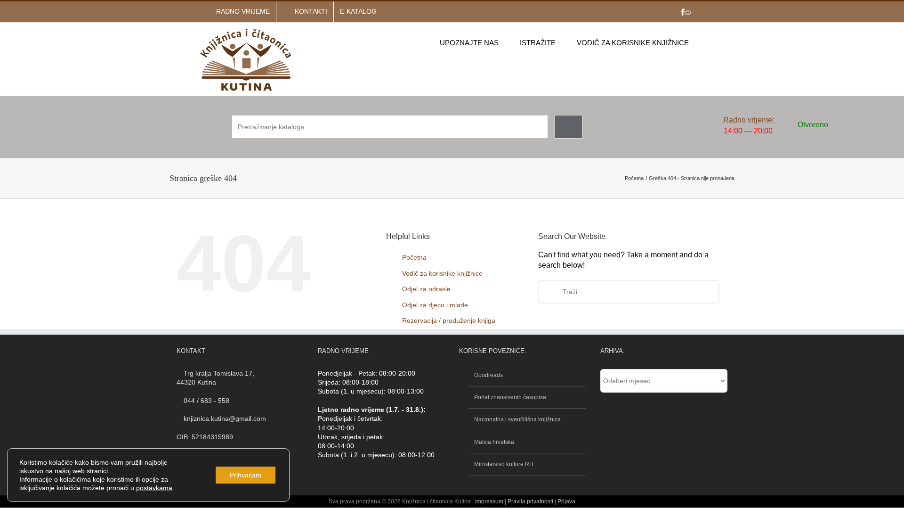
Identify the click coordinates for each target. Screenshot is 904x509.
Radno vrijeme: (748, 120)
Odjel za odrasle (426, 289)
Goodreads (488, 375)
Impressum (489, 501)
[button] (703, 42)
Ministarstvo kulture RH (503, 464)
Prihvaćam (245, 475)
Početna (414, 257)
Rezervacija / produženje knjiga (448, 320)
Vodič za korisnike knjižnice (442, 273)
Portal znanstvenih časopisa (510, 397)
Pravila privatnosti (529, 501)
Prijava (566, 501)
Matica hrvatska (494, 442)
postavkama (154, 488)
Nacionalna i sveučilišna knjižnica (517, 419)
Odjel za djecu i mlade (435, 305)
